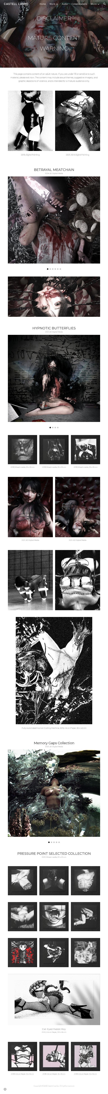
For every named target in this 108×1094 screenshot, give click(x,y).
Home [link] (43, 3)
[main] (54, 34)
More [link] (94, 3)
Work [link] (52, 3)
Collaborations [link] (79, 3)
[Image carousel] (54, 223)
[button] (104, 4)
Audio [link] (65, 3)
